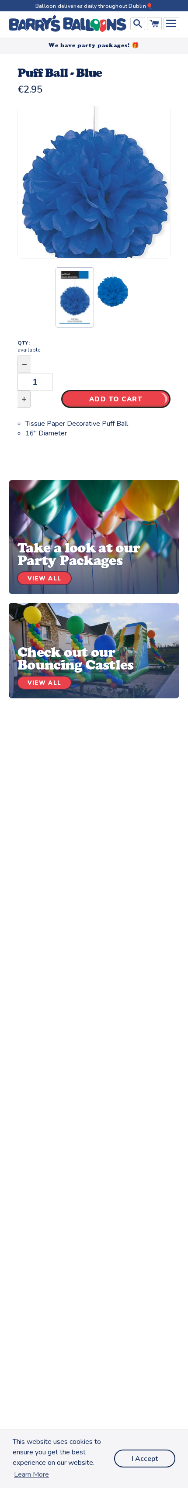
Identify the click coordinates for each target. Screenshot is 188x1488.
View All (44, 579)
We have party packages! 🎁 (94, 45)
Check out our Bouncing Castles (75, 658)
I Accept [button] (145, 1459)
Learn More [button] (31, 1474)
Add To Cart (116, 399)
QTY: (28, 346)
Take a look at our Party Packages (78, 554)
